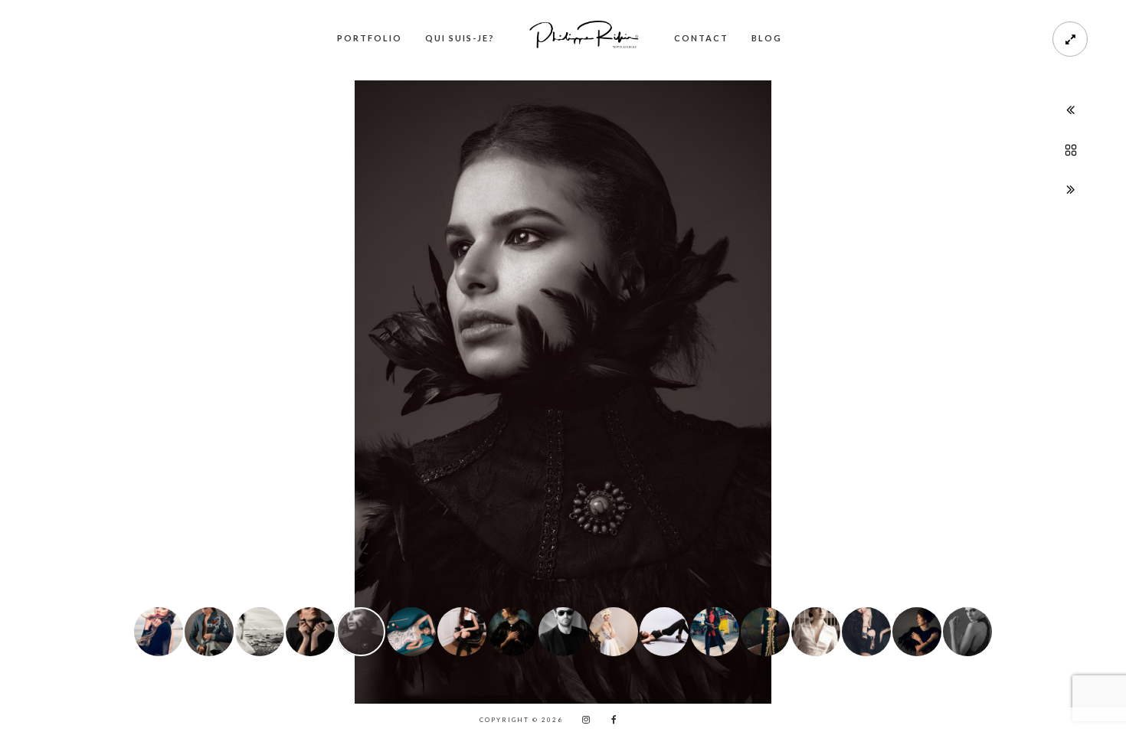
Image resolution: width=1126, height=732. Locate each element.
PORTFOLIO (369, 38)
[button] (28, 381)
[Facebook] (609, 719)
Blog (766, 38)
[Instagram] (582, 719)
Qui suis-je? (460, 38)
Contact (701, 38)
